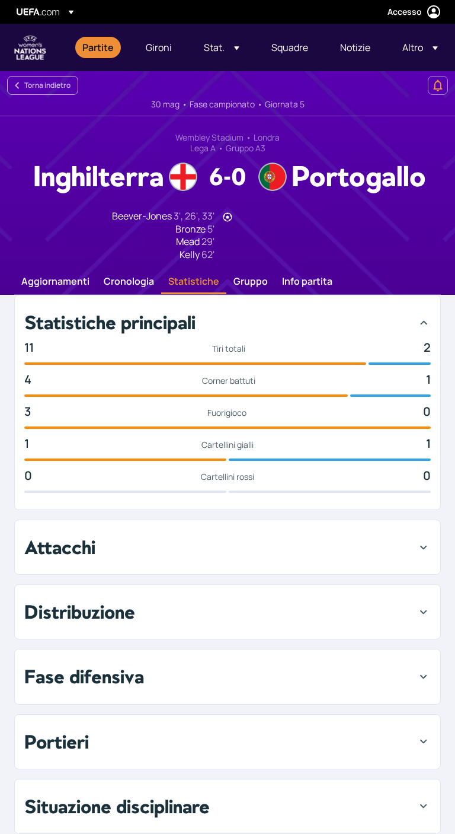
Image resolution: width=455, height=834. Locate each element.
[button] (221, 47)
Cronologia (129, 281)
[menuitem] (99, 47)
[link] (98, 47)
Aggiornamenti (55, 281)
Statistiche (193, 281)
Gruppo (250, 281)
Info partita (307, 281)
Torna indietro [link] (47, 85)
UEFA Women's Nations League (30, 47)
